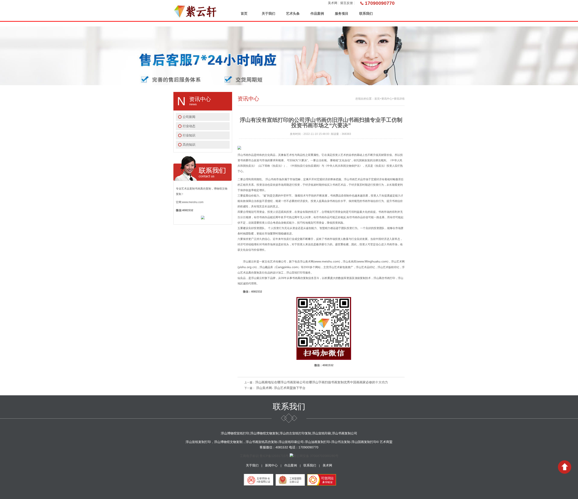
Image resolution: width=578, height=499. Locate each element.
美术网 (332, 3)
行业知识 (189, 135)
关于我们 (268, 13)
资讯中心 (386, 98)
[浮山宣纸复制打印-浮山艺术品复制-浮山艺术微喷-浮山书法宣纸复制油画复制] (195, 10)
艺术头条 (293, 13)
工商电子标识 (249, 456)
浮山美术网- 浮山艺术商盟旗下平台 (280, 388)
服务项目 (341, 13)
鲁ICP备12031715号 (274, 456)
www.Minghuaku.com (372, 261)
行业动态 (189, 126)
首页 (244, 13)
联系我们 (366, 13)
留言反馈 (346, 3)
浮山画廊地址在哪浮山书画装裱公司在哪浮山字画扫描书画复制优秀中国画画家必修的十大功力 (321, 382)
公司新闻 (189, 117)
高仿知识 (189, 144)
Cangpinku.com (287, 267)
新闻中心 (271, 465)
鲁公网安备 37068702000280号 (315, 456)
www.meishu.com (326, 261)
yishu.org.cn (247, 267)
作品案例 (317, 13)
